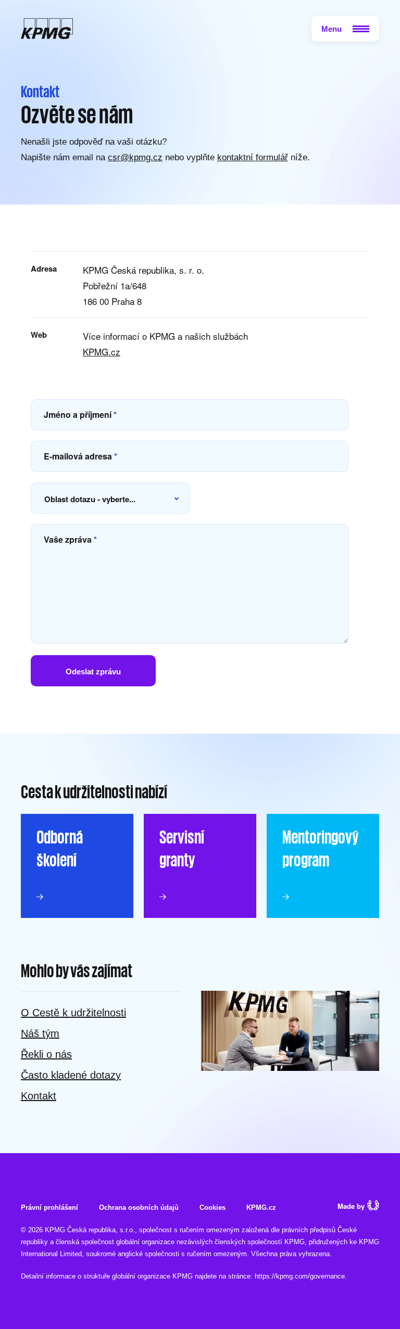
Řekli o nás (46, 1054)
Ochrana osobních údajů (139, 1207)
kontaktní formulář (252, 157)
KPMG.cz (101, 351)
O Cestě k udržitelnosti (73, 1012)
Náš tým (40, 1033)
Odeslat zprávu (93, 671)
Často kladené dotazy (71, 1075)
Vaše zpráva (70, 539)
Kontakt (38, 1096)
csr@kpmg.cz (135, 157)
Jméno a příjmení (80, 414)
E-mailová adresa (80, 456)
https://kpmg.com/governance (300, 1276)
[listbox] (110, 498)
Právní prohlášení (49, 1207)
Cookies (212, 1207)
